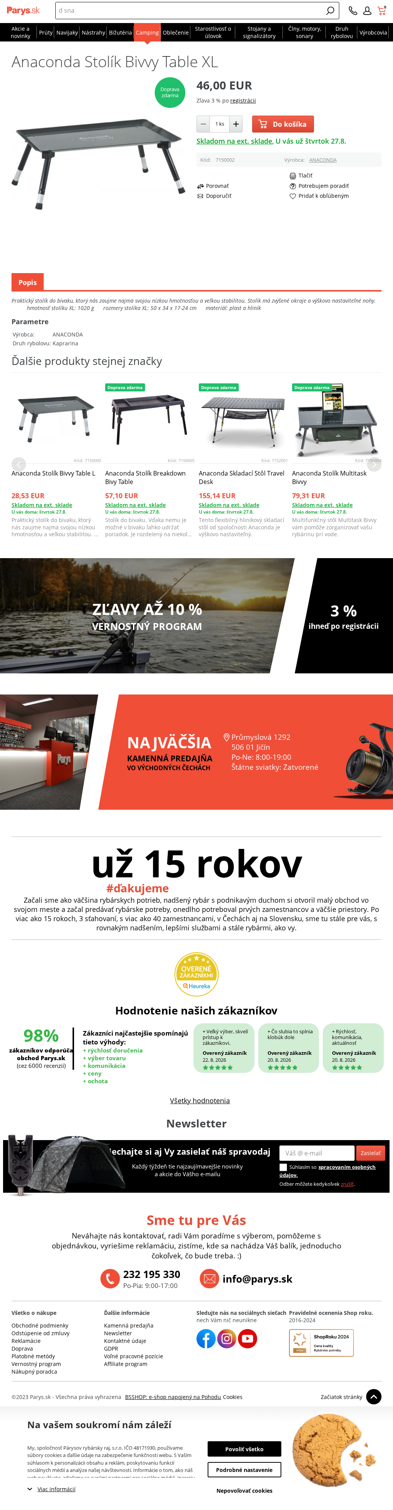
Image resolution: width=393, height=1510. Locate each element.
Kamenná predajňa (129, 1325)
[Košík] (382, 11)
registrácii (243, 100)
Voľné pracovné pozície (133, 1356)
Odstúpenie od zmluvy (40, 1333)
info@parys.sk (257, 1279)
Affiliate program (125, 1363)
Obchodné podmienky (40, 1325)
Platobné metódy (33, 1356)
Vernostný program (36, 1363)
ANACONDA (323, 159)
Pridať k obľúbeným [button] (324, 195)
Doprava (22, 1348)
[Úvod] (24, 10)
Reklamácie (26, 1340)
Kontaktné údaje (125, 1340)
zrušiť (347, 1183)
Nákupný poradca (34, 1371)
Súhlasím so (303, 1167)
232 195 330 (151, 1274)
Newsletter (118, 1333)
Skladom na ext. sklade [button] (234, 141)
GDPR (111, 1348)
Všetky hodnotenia (200, 1100)
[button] (330, 11)
